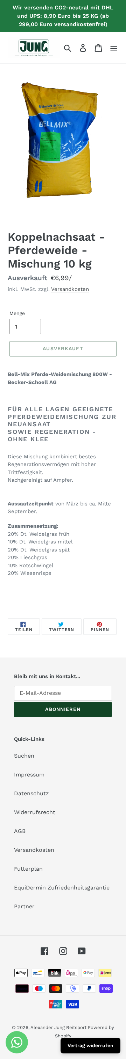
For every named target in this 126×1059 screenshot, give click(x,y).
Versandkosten (70, 289)
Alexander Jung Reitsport (59, 1027)
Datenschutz (31, 793)
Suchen (24, 755)
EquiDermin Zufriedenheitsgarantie (62, 887)
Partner (24, 906)
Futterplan (28, 868)
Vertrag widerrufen (90, 1045)
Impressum (29, 774)
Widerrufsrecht (34, 812)
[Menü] (113, 48)
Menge (17, 313)
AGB (20, 831)
